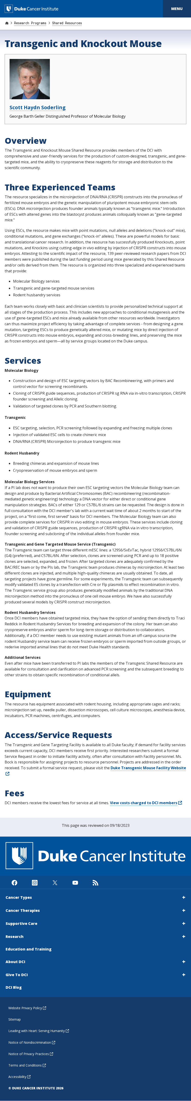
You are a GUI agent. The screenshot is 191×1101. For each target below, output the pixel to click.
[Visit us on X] (55, 882)
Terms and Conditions (25, 1065)
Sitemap (14, 1019)
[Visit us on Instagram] (35, 882)
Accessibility (17, 1076)
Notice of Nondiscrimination (29, 1042)
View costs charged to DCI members (143, 802)
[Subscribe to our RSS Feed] (95, 882)
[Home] (6, 23)
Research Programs (30, 23)
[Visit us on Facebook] (14, 882)
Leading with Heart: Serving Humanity (36, 1031)
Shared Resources (67, 23)
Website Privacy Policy (25, 1008)
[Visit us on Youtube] (75, 882)
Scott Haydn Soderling (38, 107)
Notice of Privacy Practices (28, 1054)
